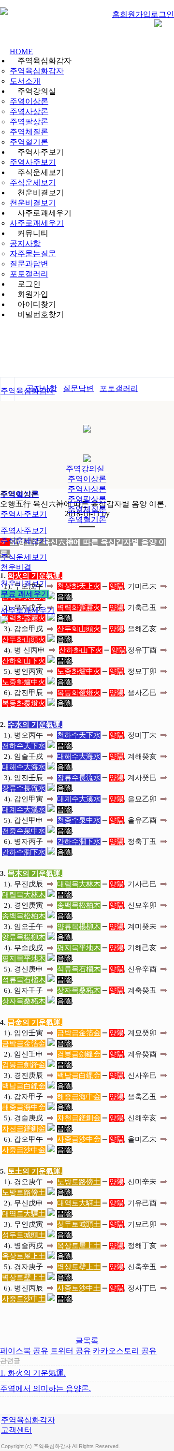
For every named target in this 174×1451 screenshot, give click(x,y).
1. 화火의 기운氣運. (33, 1373)
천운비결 (15, 567)
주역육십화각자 (28, 1420)
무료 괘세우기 (24, 594)
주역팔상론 (29, 121)
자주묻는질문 (33, 253)
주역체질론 (29, 132)
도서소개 (25, 81)
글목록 (87, 1340)
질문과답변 (29, 264)
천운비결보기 (33, 203)
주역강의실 (87, 468)
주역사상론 (29, 111)
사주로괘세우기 (37, 223)
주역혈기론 (29, 142)
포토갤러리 (29, 274)
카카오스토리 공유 (125, 1351)
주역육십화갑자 (37, 71)
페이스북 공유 (24, 1351)
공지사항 (25, 243)
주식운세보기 (33, 182)
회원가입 (135, 14)
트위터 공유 (70, 1351)
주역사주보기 (33, 162)
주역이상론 (29, 101)
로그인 (162, 14)
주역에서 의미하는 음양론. (45, 1388)
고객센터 (16, 1430)
